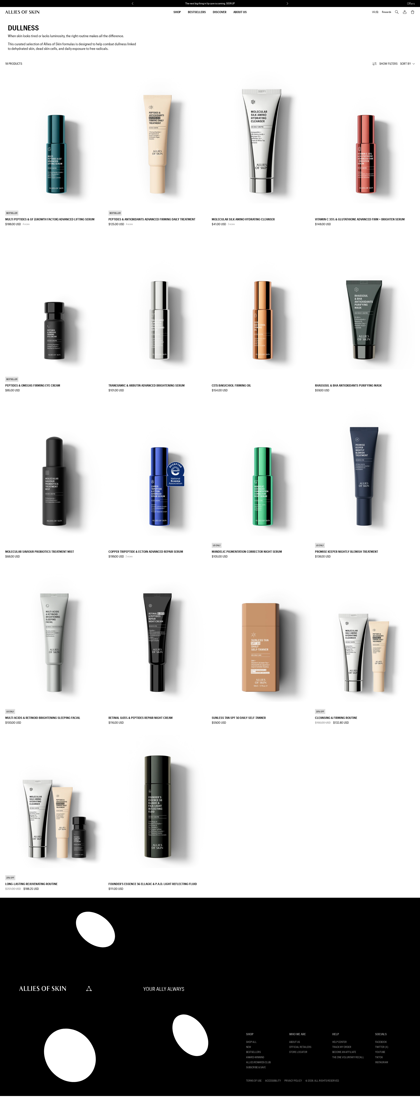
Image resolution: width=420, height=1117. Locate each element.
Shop (177, 12)
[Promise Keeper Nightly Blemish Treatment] (365, 469)
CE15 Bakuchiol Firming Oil (231, 385)
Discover (219, 12)
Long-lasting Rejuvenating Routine (31, 884)
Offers (411, 3)
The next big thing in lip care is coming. (210, 3)
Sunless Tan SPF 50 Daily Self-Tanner (239, 718)
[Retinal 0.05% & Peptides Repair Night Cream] (158, 635)
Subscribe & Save (256, 1067)
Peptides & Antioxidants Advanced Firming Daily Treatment (151, 219)
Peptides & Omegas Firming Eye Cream (32, 385)
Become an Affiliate (344, 1052)
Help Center (339, 1041)
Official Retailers (300, 1047)
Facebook (381, 1041)
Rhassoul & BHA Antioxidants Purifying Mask (348, 385)
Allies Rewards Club (258, 1062)
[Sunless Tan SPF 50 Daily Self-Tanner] (262, 635)
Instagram (381, 1062)
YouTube (380, 1052)
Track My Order (341, 1047)
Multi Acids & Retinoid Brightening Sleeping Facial (42, 718)
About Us (240, 12)
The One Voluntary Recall (348, 1057)
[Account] (404, 12)
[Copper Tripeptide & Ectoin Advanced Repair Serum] (158, 469)
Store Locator (298, 1052)
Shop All (251, 1041)
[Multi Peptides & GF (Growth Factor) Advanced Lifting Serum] (55, 136)
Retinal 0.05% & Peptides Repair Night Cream (140, 718)
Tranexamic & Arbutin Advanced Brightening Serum (146, 385)
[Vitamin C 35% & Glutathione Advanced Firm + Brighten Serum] (365, 136)
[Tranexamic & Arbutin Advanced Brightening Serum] (158, 303)
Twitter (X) (381, 1047)
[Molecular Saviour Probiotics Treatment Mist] (55, 469)
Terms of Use (254, 1080)
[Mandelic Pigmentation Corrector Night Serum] (262, 469)
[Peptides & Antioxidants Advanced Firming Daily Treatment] (158, 136)
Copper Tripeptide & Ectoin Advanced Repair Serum (145, 551)
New (248, 1047)
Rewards (386, 11)
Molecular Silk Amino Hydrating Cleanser (243, 219)
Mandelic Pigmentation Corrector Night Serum (247, 551)
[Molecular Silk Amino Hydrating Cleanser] (262, 136)
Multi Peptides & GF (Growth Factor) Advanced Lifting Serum (49, 219)
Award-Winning (255, 1057)
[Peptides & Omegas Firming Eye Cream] (55, 303)
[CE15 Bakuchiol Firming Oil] (262, 303)
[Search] (397, 12)
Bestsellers (197, 12)
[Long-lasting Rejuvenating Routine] (55, 801)
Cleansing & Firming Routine (336, 718)
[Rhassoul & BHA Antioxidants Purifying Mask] (365, 303)
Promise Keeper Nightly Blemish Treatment (346, 551)
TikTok (379, 1057)
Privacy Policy (293, 1080)
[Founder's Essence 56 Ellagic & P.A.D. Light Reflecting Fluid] (158, 801)
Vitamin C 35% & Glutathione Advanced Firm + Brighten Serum (360, 219)
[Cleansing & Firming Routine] (365, 635)
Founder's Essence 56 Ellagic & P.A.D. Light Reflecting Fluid (152, 884)
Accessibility (273, 1080)
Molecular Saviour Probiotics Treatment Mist (39, 551)
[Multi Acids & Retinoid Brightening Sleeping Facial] (55, 635)
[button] (132, 3)
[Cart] (412, 12)
